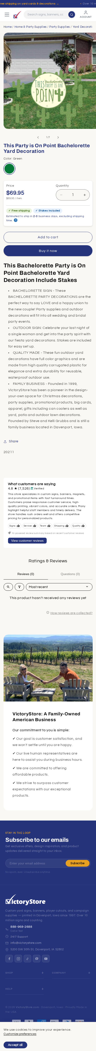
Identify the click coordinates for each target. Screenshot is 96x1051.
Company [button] (59, 973)
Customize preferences (20, 1034)
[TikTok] (27, 958)
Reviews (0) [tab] (25, 574)
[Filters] (19, 587)
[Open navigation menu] (7, 14)
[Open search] (8, 587)
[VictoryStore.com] (17, 15)
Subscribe (78, 863)
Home (8, 26)
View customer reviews (27, 540)
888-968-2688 (21, 926)
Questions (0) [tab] (70, 574)
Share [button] (13, 441)
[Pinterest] (36, 958)
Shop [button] (9, 973)
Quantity (62, 185)
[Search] (71, 14)
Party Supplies (59, 26)
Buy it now (48, 251)
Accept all (15, 1045)
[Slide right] (58, 137)
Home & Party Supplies (31, 26)
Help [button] (9, 989)
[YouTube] (46, 958)
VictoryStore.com (27, 1007)
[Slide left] (38, 137)
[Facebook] (9, 958)
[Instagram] (18, 958)
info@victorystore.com (25, 942)
